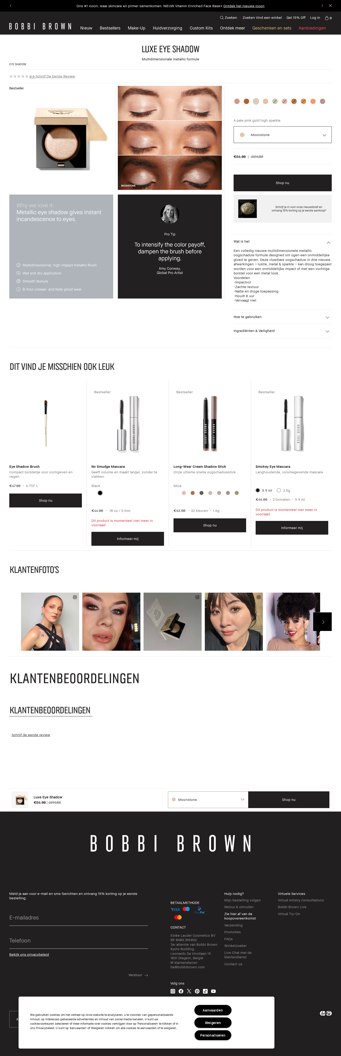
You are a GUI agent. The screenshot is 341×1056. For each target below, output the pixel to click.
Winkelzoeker (235, 945)
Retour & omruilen (239, 907)
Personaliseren (212, 1035)
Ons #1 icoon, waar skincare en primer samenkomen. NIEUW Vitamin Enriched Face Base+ (149, 6)
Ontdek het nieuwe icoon (243, 6)
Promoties (232, 932)
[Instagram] (172, 991)
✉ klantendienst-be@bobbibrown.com (187, 964)
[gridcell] (100, 493)
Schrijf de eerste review (55, 76)
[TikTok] (205, 991)
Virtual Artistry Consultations (301, 900)
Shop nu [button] (282, 183)
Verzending (233, 925)
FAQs (228, 939)
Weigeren (213, 1023)
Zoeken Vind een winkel (262, 17)
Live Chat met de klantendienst (238, 954)
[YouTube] (213, 991)
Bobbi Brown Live (292, 907)
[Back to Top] (11, 1044)
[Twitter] (189, 991)
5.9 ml (267, 490)
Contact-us (233, 964)
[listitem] (45, 466)
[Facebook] (181, 991)
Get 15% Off (296, 17)
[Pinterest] (197, 991)
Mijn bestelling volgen (242, 900)
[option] (237, 101)
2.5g (286, 490)
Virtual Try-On (289, 914)
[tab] (50, 709)
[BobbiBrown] (40, 26)
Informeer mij (127, 538)
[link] (328, 17)
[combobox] (208, 799)
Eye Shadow (17, 64)
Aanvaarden (213, 1010)
